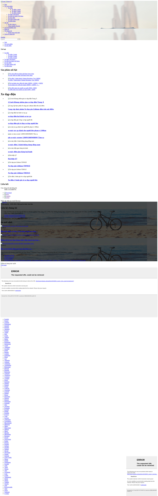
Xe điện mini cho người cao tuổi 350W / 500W (21, 89)
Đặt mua (17, 201)
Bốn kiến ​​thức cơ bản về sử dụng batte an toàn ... (19, 231)
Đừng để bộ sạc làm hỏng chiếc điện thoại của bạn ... (20, 240)
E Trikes (55, 260)
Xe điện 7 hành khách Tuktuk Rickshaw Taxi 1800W (23, 80)
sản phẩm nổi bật (9, 255)
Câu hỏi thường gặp (10, 27)
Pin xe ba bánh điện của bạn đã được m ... (17, 249)
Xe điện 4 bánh (16, 13)
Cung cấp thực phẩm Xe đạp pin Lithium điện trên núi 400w (31, 109)
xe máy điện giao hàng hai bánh (20, 152)
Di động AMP (8, 259)
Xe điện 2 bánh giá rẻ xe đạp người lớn (22, 180)
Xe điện (10, 8)
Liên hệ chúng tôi (9, 34)
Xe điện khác (12, 21)
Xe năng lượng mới (13, 19)
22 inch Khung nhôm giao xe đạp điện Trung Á (26, 102)
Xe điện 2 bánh (16, 9)
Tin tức (6, 22)
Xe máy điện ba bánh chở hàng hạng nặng (20, 75)
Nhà (5, 4)
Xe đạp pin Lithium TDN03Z (19, 166)
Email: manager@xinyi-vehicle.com (14, 215)
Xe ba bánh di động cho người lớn (42, 260)
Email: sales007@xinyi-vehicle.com (14, 216)
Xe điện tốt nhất (9, 260)
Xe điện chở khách (13, 14)
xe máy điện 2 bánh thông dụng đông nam (24, 145)
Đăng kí (6, 29)
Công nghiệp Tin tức (14, 26)
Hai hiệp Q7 (12, 159)
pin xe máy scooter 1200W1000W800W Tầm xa (26, 137)
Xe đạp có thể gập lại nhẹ (78, 260)
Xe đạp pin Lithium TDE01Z (19, 173)
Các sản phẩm (8, 6)
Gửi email (3, 265)
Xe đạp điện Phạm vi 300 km (22, 260)
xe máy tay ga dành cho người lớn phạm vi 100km (27, 130)
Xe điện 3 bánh (16, 11)
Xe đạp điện (11, 18)
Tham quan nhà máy (14, 32)
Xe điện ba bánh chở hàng (15, 16)
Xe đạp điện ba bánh (64, 260)
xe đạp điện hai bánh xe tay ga (19, 116)
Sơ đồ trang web (9, 257)
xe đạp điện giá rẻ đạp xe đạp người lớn (23, 123)
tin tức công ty (12, 24)
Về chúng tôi (8, 31)
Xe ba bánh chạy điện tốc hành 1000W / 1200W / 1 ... (23, 85)
